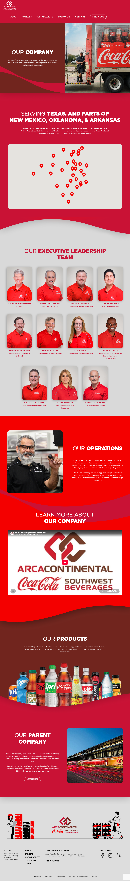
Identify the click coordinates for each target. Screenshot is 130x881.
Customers (64, 17)
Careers (27, 17)
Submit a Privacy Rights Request (78, 876)
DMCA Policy (37, 876)
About (14, 17)
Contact (80, 17)
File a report (52, 861)
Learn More (32, 779)
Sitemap (94, 876)
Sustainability (44, 17)
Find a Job (98, 17)
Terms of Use (48, 876)
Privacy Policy (61, 876)
